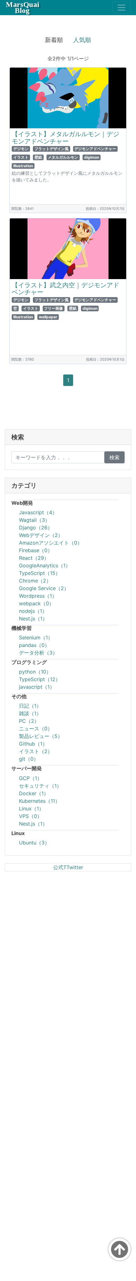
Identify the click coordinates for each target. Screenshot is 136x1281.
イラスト (20, 157)
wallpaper (48, 316)
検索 (114, 457)
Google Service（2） (44, 588)
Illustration (23, 165)
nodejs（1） (33, 611)
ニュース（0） (36, 728)
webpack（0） (36, 603)
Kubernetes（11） (39, 801)
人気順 (82, 40)
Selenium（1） (36, 637)
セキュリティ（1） (40, 786)
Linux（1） (31, 808)
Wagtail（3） (34, 520)
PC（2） (29, 721)
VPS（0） (30, 816)
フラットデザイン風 (51, 148)
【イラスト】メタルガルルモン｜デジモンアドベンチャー (65, 137)
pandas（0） (34, 645)
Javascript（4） (38, 512)
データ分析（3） (38, 653)
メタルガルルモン (63, 157)
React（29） (34, 558)
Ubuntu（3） (34, 842)
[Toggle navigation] (121, 7)
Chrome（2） (35, 580)
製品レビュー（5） (41, 736)
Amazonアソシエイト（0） (50, 543)
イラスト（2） (36, 751)
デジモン (20, 148)
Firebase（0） (36, 550)
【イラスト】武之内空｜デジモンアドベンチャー (65, 288)
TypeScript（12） (39, 679)
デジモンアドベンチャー (95, 148)
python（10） (35, 671)
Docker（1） (34, 793)
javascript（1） (37, 687)
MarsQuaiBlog (22, 7)
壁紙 (38, 157)
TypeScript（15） (39, 573)
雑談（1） (30, 713)
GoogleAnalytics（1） (45, 565)
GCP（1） (30, 778)
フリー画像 (53, 308)
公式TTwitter (68, 867)
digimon (91, 157)
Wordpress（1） (38, 596)
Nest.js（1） (33, 618)
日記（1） (30, 706)
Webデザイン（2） (41, 535)
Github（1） (33, 744)
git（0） (29, 759)
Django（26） (36, 527)
